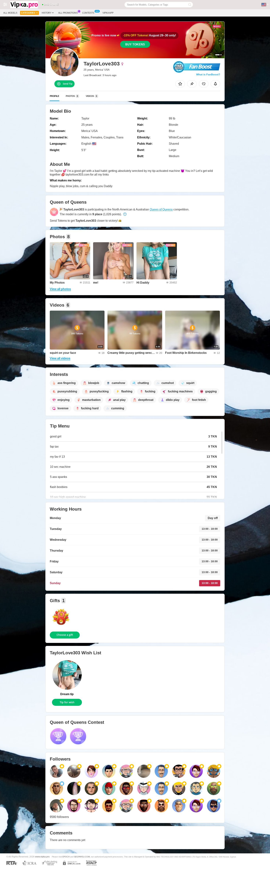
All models (10, 13)
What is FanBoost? (208, 74)
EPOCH (66, 857)
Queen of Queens (161, 209)
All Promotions (68, 13)
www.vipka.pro (42, 856)
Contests (88, 13)
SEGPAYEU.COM (82, 857)
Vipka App (108, 13)
